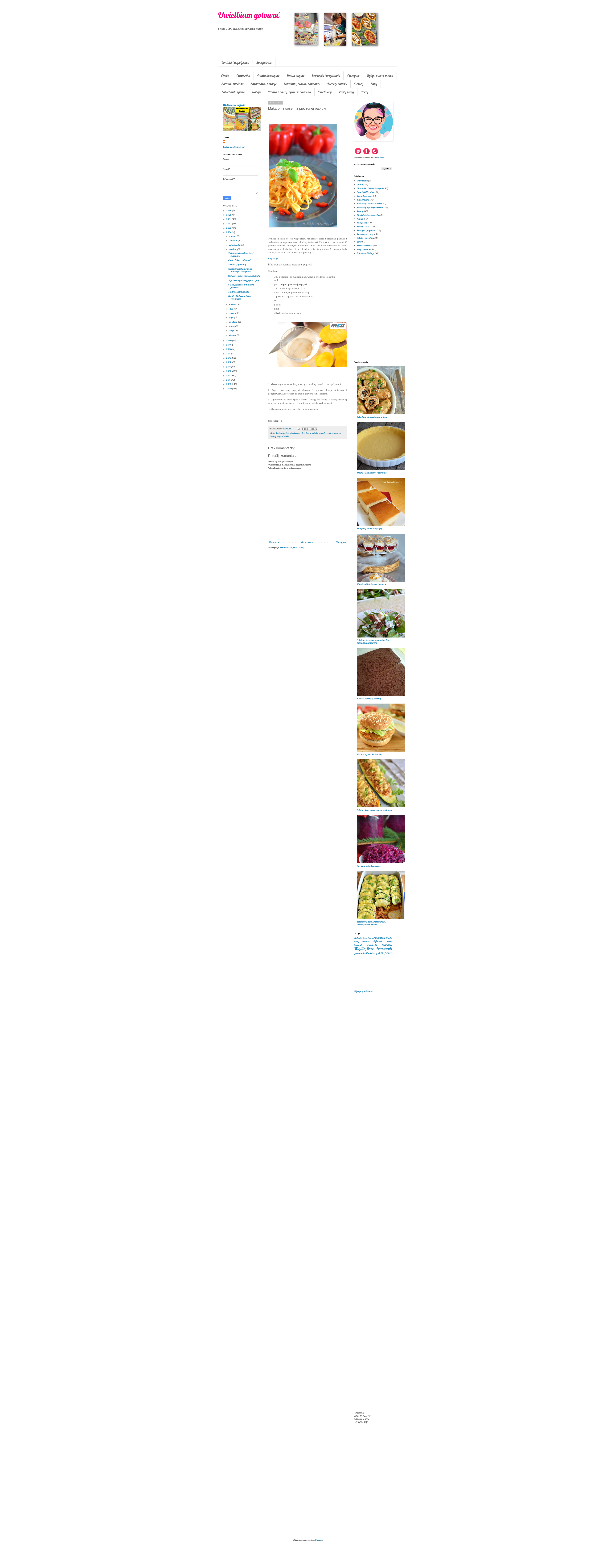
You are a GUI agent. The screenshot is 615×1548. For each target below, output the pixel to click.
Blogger (318, 1540)
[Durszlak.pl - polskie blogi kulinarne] (363, 991)
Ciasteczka (243, 76)
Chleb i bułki (362, 180)
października (235, 244)
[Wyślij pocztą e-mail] (303, 429)
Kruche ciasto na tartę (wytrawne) (372, 472)
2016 (228, 358)
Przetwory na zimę (365, 234)
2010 (228, 384)
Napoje (256, 92)
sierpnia (233, 304)
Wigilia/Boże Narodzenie (373, 949)
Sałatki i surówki (232, 84)
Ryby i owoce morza (380, 76)
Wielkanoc (386, 945)
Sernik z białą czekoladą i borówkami (239, 297)
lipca (231, 308)
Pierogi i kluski (337, 84)
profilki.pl (381, 157)
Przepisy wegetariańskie (279, 436)
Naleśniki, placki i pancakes (302, 84)
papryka (322, 433)
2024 (229, 219)
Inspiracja (273, 258)
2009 (229, 388)
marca (232, 326)
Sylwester (378, 941)
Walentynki (371, 945)
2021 (228, 232)
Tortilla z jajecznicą (237, 264)
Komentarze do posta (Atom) (291, 547)
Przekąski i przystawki (326, 76)
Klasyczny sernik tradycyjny (369, 528)
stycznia (233, 335)
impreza (386, 953)
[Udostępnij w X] (309, 429)
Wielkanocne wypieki (234, 105)
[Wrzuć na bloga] (306, 429)
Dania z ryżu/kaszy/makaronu (287, 433)
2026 (229, 210)
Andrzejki (358, 938)
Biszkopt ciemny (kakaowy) (369, 698)
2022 (229, 228)
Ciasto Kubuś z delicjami (239, 260)
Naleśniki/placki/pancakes (368, 215)
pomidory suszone (334, 433)
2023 (229, 223)
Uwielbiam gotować (248, 15)
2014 (228, 366)
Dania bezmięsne (268, 76)
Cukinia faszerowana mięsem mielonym (374, 810)
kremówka (314, 433)
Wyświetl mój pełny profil (233, 147)
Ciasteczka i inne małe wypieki (370, 188)
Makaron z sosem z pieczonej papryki (244, 275)
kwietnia (233, 321)
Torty (364, 92)
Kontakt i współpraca (235, 62)
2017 (228, 353)
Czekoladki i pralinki (366, 192)
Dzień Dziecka (368, 938)
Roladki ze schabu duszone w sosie (372, 416)
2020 (229, 340)
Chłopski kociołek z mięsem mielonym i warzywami (240, 270)
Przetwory (325, 92)
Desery (358, 84)
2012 (228, 375)
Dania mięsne (295, 76)
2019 (228, 344)
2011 (228, 379)
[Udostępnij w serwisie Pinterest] (315, 429)
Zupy (373, 84)
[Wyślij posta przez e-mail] (298, 428)
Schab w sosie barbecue (238, 291)
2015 (228, 362)
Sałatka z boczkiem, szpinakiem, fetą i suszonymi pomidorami (373, 641)
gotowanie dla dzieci (364, 953)
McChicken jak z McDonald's (369, 754)
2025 (229, 214)
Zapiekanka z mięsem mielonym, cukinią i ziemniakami (371, 923)
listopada (233, 240)
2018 (228, 349)
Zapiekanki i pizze (233, 92)
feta (307, 433)
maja (231, 317)
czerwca (232, 313)
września (233, 249)
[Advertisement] (307, 604)
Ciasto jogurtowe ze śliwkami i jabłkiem (241, 286)
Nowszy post (274, 542)
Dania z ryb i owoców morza (369, 203)
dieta (303, 433)
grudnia (233, 236)
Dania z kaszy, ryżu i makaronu (289, 92)
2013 (228, 371)
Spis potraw (264, 62)
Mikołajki (366, 941)
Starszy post (341, 542)
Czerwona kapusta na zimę (368, 865)
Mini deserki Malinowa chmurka (371, 584)
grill (378, 953)
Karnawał (379, 938)
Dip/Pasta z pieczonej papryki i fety (243, 280)
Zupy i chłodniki (364, 249)
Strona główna (307, 542)
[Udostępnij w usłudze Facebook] (312, 429)
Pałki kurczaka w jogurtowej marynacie (240, 254)
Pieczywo (353, 76)
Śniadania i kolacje (263, 84)
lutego (232, 330)
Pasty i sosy (346, 92)
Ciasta (225, 76)
